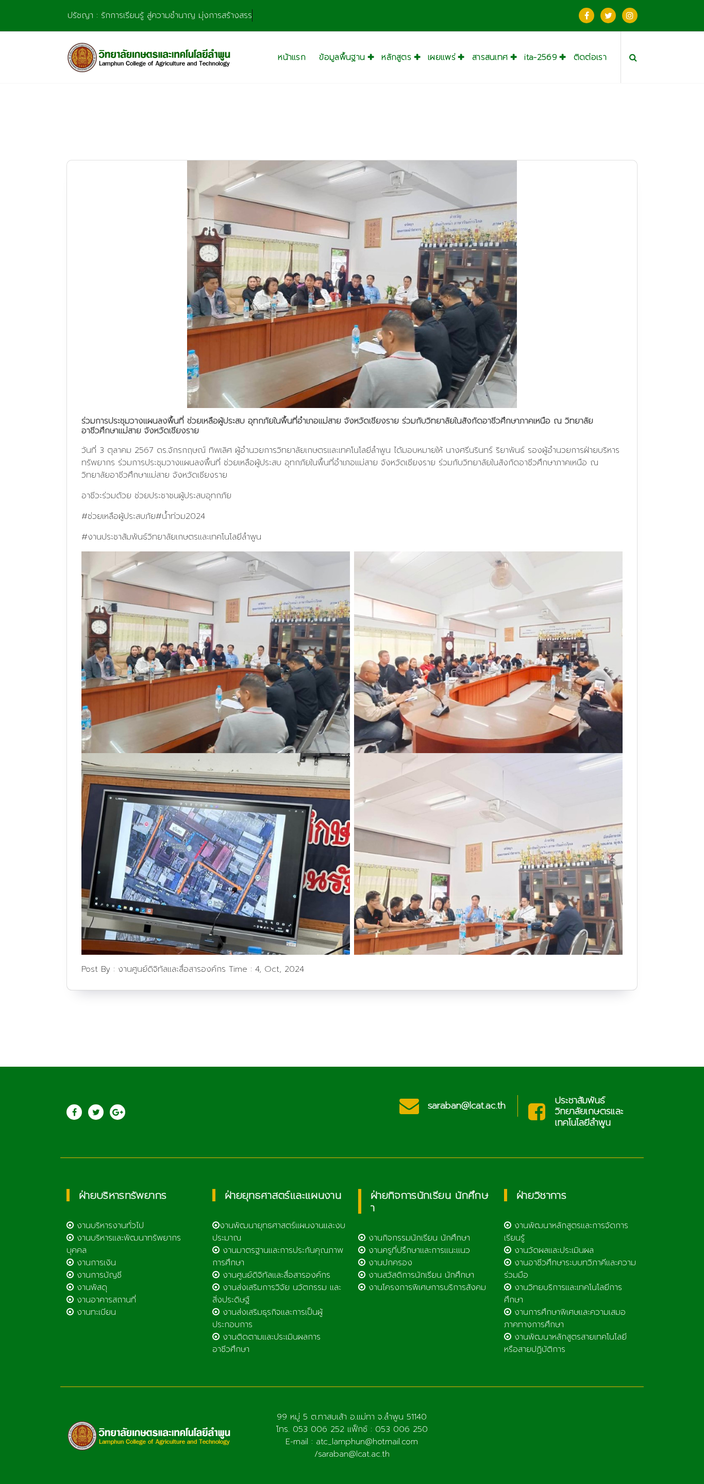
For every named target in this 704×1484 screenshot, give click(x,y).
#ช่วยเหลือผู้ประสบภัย (118, 516)
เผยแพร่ (442, 57)
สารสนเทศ (490, 57)
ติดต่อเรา (590, 57)
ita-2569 (540, 57)
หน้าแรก (292, 57)
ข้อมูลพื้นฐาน (342, 57)
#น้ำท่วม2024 (180, 516)
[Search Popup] (633, 57)
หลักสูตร (396, 57)
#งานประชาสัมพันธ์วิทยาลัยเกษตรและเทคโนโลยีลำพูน (171, 537)
